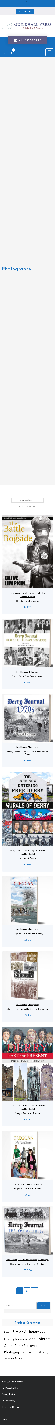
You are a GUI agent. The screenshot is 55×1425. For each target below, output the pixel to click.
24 (30, 506)
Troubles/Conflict (27, 596)
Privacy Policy (8, 1394)
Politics (42, 592)
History (12, 592)
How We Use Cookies (12, 1381)
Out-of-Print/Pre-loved (27, 1259)
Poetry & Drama (30, 1353)
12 (26, 506)
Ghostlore (43, 1332)
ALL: (34, 506)
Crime (8, 1332)
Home (4, 1419)
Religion (47, 1353)
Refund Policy (8, 1400)
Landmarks (21, 1339)
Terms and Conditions (12, 1407)
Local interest (21, 592)
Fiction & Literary (26, 1331)
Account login (25, 11)
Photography (33, 592)
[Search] (3, 52)
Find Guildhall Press (11, 1388)
